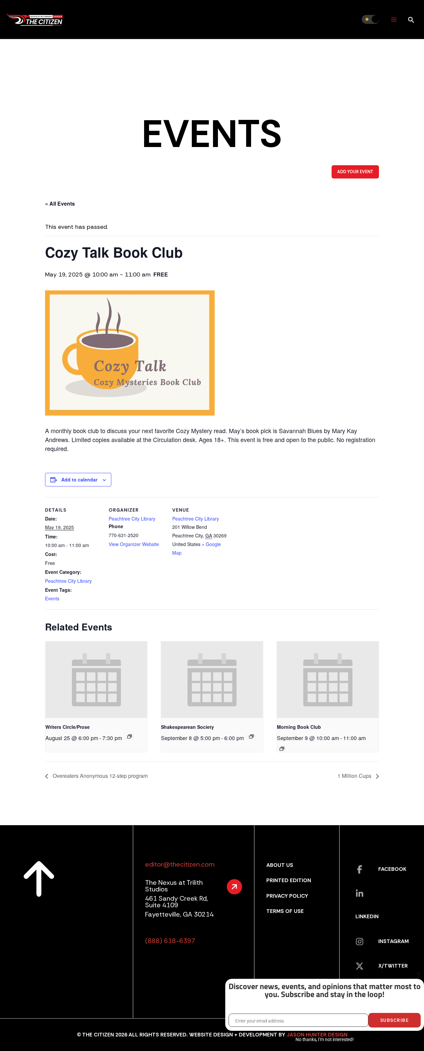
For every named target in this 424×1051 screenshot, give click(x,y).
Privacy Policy (287, 895)
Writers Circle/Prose (67, 727)
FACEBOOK (392, 869)
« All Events (60, 203)
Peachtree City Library (68, 580)
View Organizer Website (134, 544)
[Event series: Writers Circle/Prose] (129, 736)
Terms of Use (285, 911)
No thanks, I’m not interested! (324, 1039)
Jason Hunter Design (317, 1034)
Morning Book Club (299, 727)
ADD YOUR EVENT (355, 172)
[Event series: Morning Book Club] (282, 749)
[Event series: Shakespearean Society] (251, 736)
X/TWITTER (393, 965)
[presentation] (96, 679)
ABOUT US (279, 865)
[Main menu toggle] (393, 19)
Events (52, 598)
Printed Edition (288, 880)
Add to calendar (79, 479)
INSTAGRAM (393, 941)
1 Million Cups (355, 775)
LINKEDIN (367, 916)
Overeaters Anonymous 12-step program (99, 775)
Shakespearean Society (187, 727)
